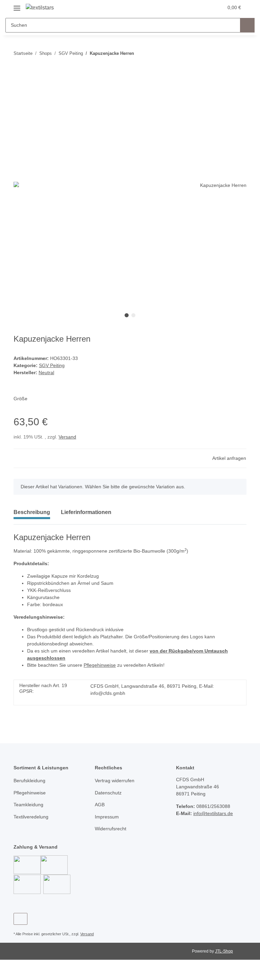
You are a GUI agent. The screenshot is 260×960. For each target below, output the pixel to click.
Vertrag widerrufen (114, 780)
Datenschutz (108, 792)
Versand (67, 437)
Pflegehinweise (100, 665)
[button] (191, 7)
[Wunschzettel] (205, 7)
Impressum (107, 816)
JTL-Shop (224, 951)
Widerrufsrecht (110, 828)
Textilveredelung (31, 816)
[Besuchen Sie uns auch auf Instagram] (20, 919)
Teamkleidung (28, 804)
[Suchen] (247, 25)
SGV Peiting (52, 365)
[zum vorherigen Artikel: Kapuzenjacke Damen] (224, 53)
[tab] (86, 515)
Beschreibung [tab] (32, 512)
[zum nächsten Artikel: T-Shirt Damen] (239, 53)
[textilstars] (40, 7)
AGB (100, 804)
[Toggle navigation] (17, 5)
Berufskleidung (29, 780)
